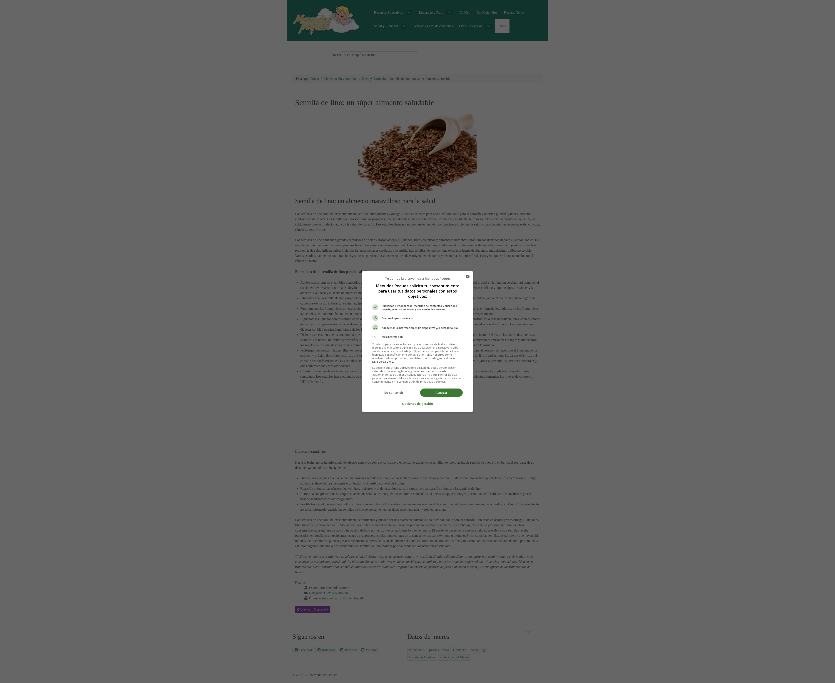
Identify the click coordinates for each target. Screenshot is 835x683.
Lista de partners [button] (382, 361)
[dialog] (417, 341)
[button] (417, 337)
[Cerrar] (467, 276)
